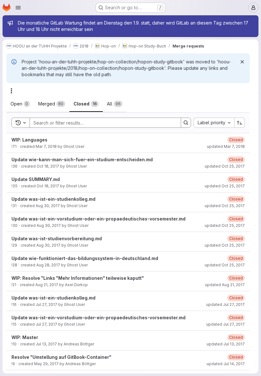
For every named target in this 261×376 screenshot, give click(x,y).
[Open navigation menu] (18, 8)
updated (226, 146)
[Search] (186, 123)
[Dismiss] (242, 62)
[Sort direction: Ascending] (240, 123)
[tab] (20, 104)
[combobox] (214, 123)
